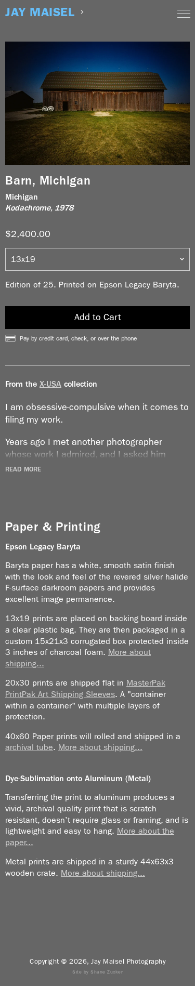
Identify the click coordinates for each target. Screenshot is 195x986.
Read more (23, 469)
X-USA (50, 384)
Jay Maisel (39, 12)
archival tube (29, 747)
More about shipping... (100, 747)
